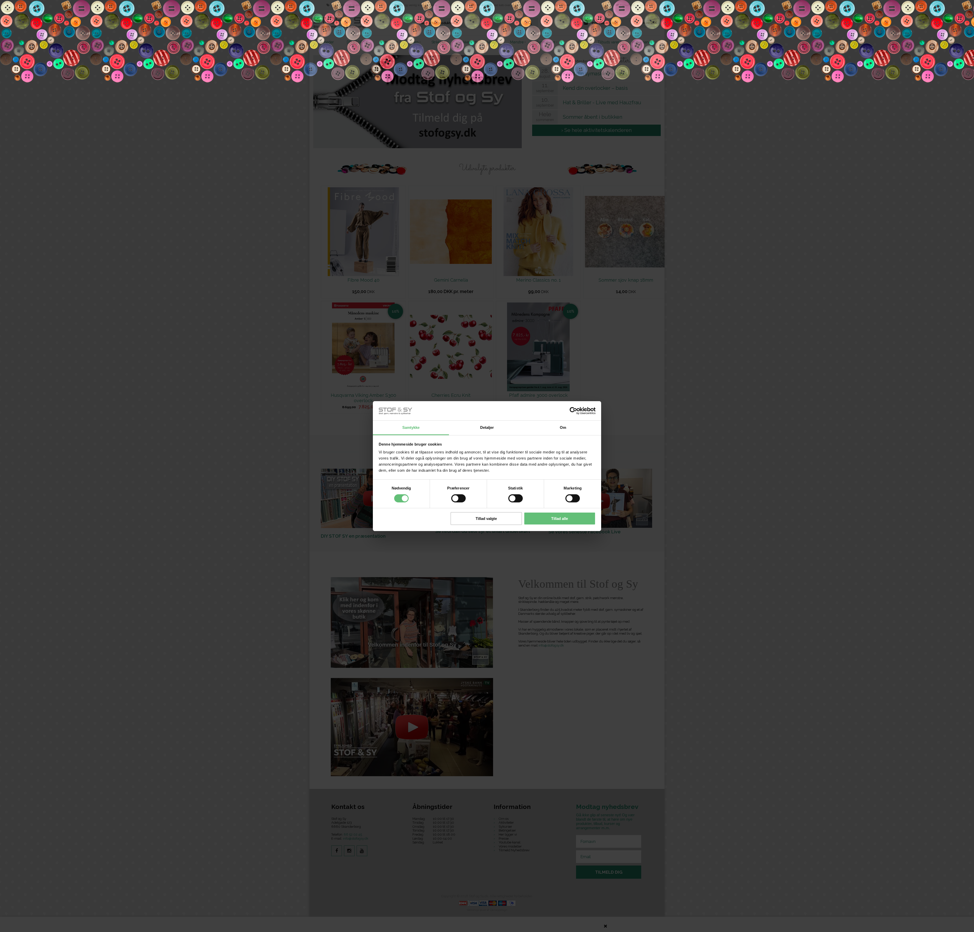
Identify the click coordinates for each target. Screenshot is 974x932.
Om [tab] (563, 427)
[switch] (458, 498)
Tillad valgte (486, 518)
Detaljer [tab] (487, 427)
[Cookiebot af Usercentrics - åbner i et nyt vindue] (573, 411)
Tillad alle (559, 518)
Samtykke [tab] (411, 427)
